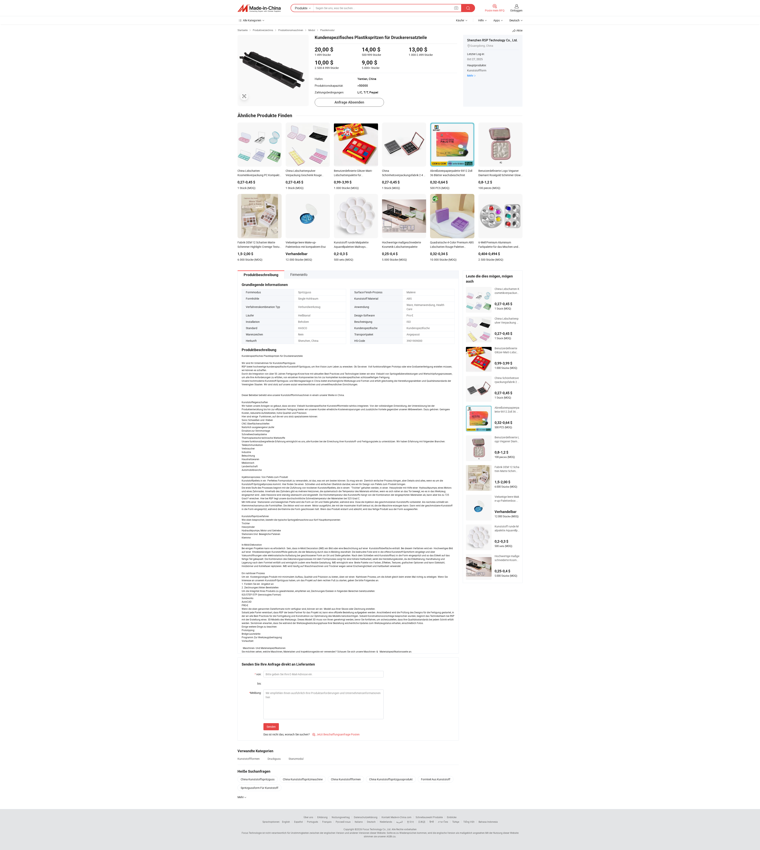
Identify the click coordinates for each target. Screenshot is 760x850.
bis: (259, 683)
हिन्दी (431, 821)
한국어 (410, 821)
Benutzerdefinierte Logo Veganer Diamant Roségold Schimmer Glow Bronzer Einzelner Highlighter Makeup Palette (507, 439)
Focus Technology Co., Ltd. (377, 829)
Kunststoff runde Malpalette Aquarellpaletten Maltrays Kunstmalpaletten (507, 528)
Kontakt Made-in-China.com (396, 817)
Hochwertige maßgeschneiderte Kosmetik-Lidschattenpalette (507, 558)
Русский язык (343, 821)
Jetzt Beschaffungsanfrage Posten (336, 734)
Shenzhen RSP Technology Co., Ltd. (492, 40)
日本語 (421, 821)
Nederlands (386, 821)
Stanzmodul (296, 759)
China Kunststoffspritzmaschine (303, 779)
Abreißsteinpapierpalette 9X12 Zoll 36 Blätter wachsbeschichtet (507, 410)
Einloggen (516, 10)
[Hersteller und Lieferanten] (259, 8)
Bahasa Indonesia (488, 821)
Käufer (460, 20)
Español (298, 821)
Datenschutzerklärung (365, 817)
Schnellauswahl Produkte (429, 817)
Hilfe (481, 20)
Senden (271, 726)
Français (327, 821)
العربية (399, 821)
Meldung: (255, 693)
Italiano (359, 821)
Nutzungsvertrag (341, 817)
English (286, 821)
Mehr (470, 75)
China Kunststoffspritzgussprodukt (391, 779)
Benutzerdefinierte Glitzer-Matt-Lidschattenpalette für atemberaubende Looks (506, 350)
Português (312, 821)
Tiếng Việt (468, 821)
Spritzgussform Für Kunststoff (259, 788)
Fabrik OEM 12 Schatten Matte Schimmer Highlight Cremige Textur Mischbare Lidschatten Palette (507, 469)
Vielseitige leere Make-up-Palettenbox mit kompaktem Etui (507, 499)
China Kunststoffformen (346, 779)
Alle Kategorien (252, 20)
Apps (496, 20)
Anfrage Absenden (349, 102)
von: (258, 674)
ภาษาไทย (443, 821)
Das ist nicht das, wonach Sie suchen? (286, 734)
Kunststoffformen (249, 759)
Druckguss (274, 759)
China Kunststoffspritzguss (258, 779)
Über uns (308, 817)
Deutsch (371, 821)
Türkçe (455, 821)
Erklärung (322, 817)
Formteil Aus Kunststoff (435, 779)
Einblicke (451, 817)
